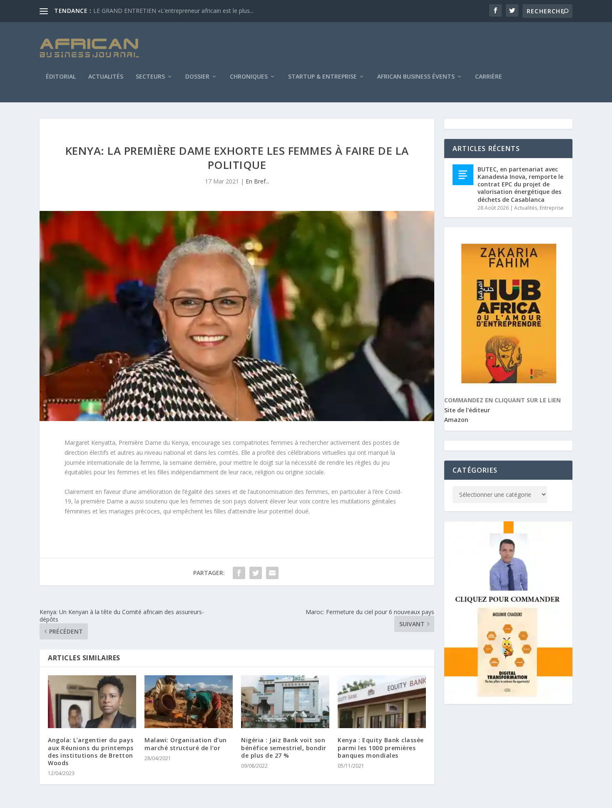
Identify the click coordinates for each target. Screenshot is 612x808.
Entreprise (552, 207)
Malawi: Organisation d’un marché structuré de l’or (185, 743)
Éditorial (61, 77)
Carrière (488, 77)
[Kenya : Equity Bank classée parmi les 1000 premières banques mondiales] (382, 701)
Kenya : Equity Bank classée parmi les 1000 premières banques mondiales (381, 747)
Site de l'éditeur (467, 410)
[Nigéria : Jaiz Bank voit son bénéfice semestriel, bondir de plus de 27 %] (285, 701)
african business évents (416, 77)
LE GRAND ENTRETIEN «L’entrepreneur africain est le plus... (173, 11)
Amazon (456, 420)
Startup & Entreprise (322, 77)
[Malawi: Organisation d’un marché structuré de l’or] (188, 701)
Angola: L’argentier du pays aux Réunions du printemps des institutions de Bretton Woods (91, 751)
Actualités (105, 77)
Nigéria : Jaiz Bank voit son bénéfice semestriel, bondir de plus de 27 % (283, 747)
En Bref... (257, 181)
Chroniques (249, 77)
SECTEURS (150, 77)
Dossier (197, 77)
